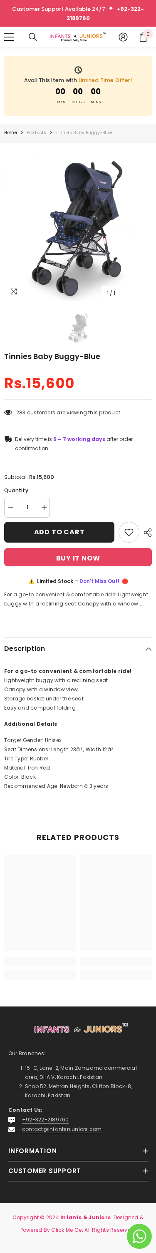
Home (10, 133)
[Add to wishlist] (129, 532)
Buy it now (78, 558)
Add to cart (59, 532)
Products (37, 133)
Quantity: (17, 490)
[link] (40, 961)
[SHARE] (145, 533)
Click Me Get (67, 1229)
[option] (78, 227)
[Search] (33, 37)
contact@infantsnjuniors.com (62, 1129)
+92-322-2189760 (45, 1119)
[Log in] (123, 37)
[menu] (9, 37)
